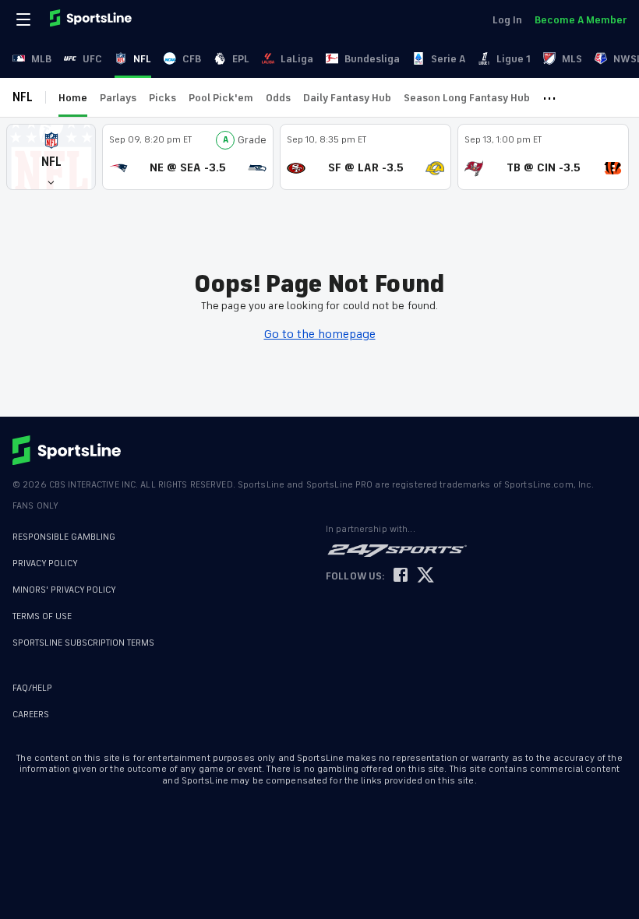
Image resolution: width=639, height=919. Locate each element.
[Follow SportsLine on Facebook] (400, 575)
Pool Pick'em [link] (221, 97)
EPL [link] (240, 58)
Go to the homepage (320, 334)
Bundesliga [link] (372, 58)
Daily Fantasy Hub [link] (347, 97)
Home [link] (72, 97)
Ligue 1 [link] (513, 58)
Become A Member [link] (581, 19)
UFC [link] (92, 58)
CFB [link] (191, 58)
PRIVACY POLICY (45, 563)
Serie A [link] (448, 58)
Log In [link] (507, 19)
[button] (51, 157)
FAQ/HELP (32, 688)
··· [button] (549, 97)
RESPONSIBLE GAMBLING (63, 537)
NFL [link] (142, 58)
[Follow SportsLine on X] (425, 575)
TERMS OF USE (42, 616)
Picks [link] (162, 97)
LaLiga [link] (297, 58)
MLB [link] (41, 58)
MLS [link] (572, 58)
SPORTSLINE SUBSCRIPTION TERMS (83, 643)
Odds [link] (278, 97)
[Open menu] (24, 19)
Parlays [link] (118, 97)
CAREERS (30, 714)
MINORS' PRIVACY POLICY (64, 590)
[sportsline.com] (92, 19)
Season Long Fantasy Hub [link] (467, 97)
